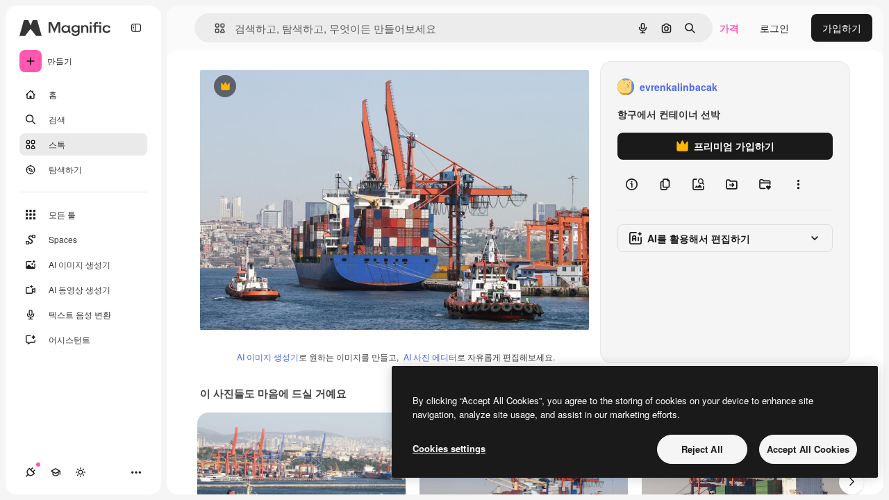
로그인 (774, 28)
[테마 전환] (80, 472)
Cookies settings (449, 448)
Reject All (702, 449)
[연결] (30, 472)
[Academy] (55, 472)
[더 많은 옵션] (798, 185)
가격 (729, 28)
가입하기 (841, 28)
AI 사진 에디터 (430, 356)
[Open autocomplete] (214, 28)
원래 (279, 87)
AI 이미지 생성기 (268, 356)
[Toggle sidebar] (136, 28)
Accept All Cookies (808, 449)
